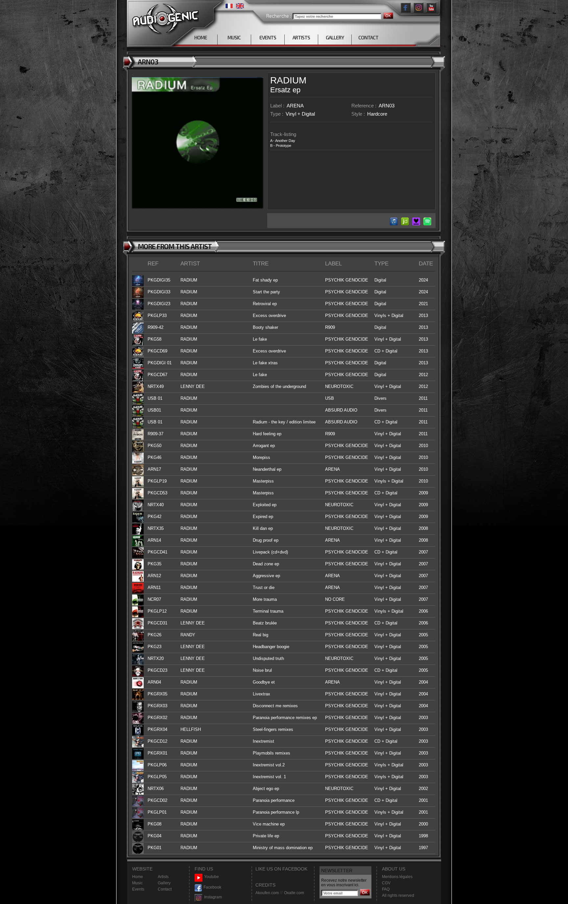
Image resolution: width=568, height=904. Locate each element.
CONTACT (368, 37)
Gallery (164, 883)
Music (137, 883)
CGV (386, 883)
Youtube (211, 876)
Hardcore (377, 114)
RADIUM (288, 80)
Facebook (212, 887)
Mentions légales (397, 876)
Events (138, 889)
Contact (165, 889)
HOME (200, 37)
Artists (163, 876)
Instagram (213, 897)
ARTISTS (301, 37)
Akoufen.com (267, 893)
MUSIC (234, 37)
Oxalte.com (294, 893)
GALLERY (335, 37)
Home (137, 876)
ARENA (295, 105)
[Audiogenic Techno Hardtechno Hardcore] (164, 17)
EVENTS (267, 37)
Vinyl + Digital (300, 114)
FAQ (386, 889)
